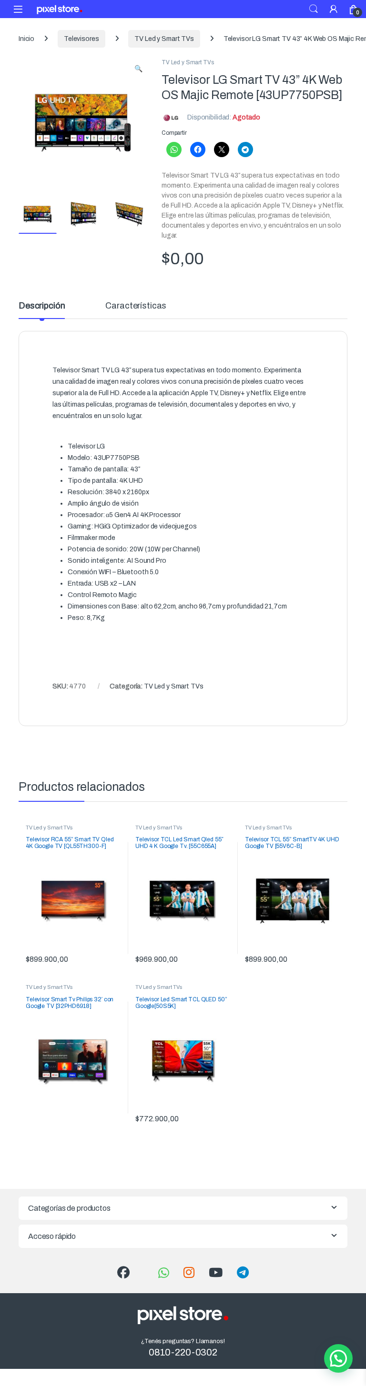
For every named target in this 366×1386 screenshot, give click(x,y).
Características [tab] (135, 305)
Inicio (26, 38)
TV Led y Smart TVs (163, 38)
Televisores (81, 38)
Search (313, 9)
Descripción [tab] (42, 305)
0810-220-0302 (183, 1352)
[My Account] (333, 8)
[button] (138, 69)
